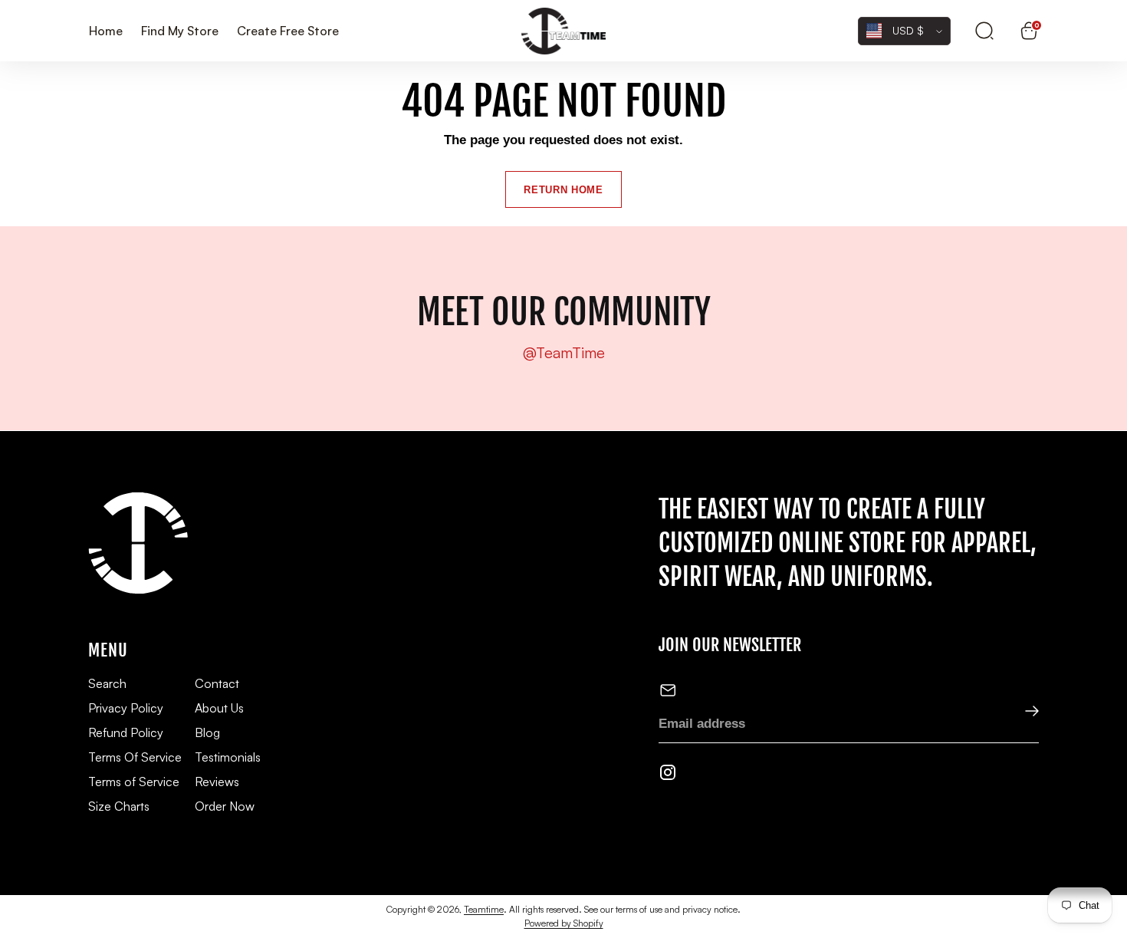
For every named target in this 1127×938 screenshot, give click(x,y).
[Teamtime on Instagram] (668, 775)
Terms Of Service (135, 757)
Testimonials (228, 757)
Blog (207, 732)
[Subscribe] (1021, 712)
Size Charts (119, 806)
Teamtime (484, 909)
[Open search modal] (984, 31)
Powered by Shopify (563, 923)
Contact (217, 683)
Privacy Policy (125, 708)
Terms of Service (133, 781)
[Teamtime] (563, 31)
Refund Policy (125, 732)
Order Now (225, 806)
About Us (219, 708)
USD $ (908, 30)
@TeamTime (564, 352)
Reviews (217, 781)
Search (107, 683)
